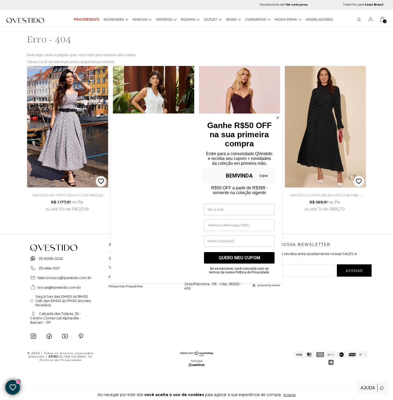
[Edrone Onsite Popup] (196, 200)
